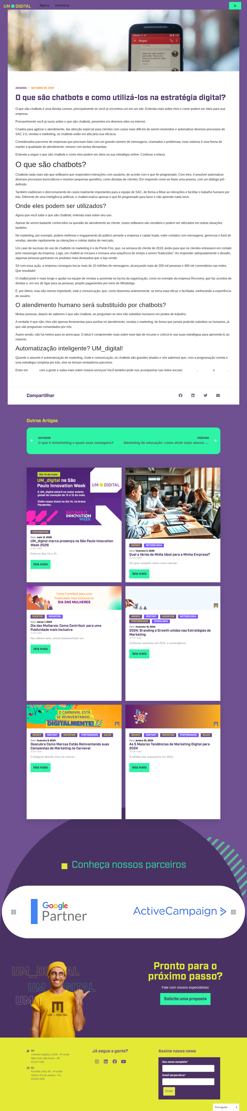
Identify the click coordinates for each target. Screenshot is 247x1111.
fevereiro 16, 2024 (146, 626)
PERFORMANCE (139, 621)
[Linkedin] (105, 1061)
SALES (107, 735)
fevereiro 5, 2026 (145, 551)
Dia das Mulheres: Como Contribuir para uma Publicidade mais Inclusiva (65, 628)
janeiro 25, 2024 (144, 740)
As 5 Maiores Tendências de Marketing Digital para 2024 (169, 746)
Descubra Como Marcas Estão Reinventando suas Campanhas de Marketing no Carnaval (69, 746)
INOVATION (55, 616)
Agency (44, 6)
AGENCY (135, 545)
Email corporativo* (174, 1075)
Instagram (190, 370)
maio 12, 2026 (44, 537)
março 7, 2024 (44, 622)
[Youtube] (123, 1061)
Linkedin (221, 370)
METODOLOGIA (154, 545)
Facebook (205, 370)
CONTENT (151, 616)
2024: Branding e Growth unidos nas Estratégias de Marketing (170, 633)
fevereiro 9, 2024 (46, 740)
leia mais (40, 564)
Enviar (169, 1091)
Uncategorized (40, 531)
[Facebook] (114, 1061)
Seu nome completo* (175, 1062)
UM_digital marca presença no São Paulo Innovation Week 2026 (71, 543)
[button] (180, 395)
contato (34, 370)
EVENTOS (37, 616)
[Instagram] (96, 1061)
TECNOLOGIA (161, 621)
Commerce (62, 6)
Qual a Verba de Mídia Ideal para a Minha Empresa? (169, 555)
